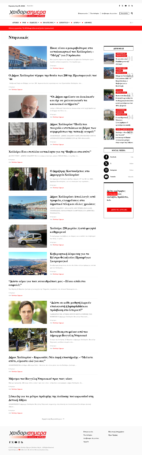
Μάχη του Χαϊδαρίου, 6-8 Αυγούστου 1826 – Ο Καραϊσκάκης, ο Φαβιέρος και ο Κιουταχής (124, 81)
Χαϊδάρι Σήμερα (58, 68)
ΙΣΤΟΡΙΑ (119, 70)
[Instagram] (129, 6)
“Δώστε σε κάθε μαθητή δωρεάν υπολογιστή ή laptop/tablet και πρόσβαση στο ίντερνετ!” (70, 306)
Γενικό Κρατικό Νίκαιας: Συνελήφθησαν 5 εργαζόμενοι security (123, 121)
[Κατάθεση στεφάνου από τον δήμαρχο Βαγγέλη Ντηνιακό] (28, 339)
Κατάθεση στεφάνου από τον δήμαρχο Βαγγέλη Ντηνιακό (69, 333)
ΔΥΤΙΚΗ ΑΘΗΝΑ (122, 68)
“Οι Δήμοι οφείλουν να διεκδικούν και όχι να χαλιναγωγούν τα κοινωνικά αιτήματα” (72, 100)
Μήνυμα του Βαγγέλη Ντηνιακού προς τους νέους (40, 378)
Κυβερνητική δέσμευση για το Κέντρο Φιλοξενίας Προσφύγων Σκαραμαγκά (70, 257)
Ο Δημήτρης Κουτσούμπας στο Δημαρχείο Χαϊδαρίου (69, 173)
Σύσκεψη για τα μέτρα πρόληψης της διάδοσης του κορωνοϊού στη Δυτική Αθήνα (51, 398)
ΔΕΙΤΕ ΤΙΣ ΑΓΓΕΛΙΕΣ (119, 210)
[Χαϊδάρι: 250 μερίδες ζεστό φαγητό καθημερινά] (28, 236)
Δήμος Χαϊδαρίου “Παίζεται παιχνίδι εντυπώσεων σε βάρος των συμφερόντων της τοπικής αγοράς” (73, 128)
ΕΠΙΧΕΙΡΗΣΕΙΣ (121, 53)
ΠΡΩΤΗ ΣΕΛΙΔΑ (121, 56)
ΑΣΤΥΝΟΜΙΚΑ (121, 110)
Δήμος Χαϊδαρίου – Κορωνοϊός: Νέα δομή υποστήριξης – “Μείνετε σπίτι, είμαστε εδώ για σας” (51, 359)
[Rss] (132, 6)
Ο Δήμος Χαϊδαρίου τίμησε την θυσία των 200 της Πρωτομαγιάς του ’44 (53, 77)
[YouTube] (125, 6)
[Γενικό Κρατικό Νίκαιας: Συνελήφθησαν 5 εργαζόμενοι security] (109, 114)
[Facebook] (119, 6)
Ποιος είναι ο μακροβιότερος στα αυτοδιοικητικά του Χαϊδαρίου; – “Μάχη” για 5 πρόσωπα (72, 51)
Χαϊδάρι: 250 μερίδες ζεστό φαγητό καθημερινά (73, 230)
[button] (132, 13)
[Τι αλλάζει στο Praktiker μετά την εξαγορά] (109, 58)
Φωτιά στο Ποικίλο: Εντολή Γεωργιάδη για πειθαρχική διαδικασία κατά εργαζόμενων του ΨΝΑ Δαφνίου (124, 100)
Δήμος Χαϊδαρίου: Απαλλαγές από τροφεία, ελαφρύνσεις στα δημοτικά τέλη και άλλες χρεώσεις (72, 200)
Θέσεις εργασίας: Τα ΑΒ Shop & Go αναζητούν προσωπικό (31, 28)
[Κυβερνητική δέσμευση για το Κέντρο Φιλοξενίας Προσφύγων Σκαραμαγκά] (28, 263)
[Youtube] (118, 176)
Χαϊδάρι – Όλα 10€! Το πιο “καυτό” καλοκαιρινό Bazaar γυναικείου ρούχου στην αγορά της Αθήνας (124, 137)
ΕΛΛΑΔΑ (119, 90)
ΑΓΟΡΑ (119, 129)
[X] (122, 6)
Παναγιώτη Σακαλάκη (41, 450)
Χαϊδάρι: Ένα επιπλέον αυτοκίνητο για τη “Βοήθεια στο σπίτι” (50, 151)
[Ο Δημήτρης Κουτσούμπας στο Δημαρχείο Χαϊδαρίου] (28, 179)
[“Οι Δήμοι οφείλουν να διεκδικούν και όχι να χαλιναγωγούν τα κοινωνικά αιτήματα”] (28, 106)
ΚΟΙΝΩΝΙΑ (120, 112)
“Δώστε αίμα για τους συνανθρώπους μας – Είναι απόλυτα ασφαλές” (47, 283)
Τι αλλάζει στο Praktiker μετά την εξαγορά (122, 61)
